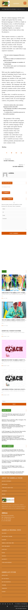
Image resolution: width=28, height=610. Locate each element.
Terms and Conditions (7, 487)
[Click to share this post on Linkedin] (21, 153)
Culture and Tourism (7, 536)
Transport (4, 588)
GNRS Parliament (6, 546)
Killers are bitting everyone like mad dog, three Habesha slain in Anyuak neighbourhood (13, 455)
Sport (4, 271)
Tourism (4, 585)
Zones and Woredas (7, 562)
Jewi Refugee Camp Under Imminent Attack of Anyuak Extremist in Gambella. (13, 467)
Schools (4, 556)
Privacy (4, 494)
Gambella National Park (8, 542)
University (4, 559)
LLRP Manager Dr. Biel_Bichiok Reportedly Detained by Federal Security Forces (14, 432)
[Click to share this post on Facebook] (6, 153)
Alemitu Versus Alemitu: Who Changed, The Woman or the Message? (14, 420)
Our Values (4, 484)
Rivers (3, 552)
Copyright (4, 490)
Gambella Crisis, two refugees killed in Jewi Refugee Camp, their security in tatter (14, 461)
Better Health (5, 578)
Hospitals (4, 549)
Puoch (3, 466)
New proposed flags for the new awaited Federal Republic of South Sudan (13, 450)
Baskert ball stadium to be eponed (11, 330)
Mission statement (6, 481)
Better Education (6, 581)
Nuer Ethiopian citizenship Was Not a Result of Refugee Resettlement (13, 472)
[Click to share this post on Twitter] (11, 153)
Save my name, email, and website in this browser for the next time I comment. (12, 205)
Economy (4, 539)
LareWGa (11, 173)
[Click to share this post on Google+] (16, 153)
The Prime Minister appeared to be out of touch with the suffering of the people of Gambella (13, 9)
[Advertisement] (14, 252)
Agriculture (5, 575)
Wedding (4, 147)
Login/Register (16, 3)
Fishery (4, 591)
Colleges (4, 533)
